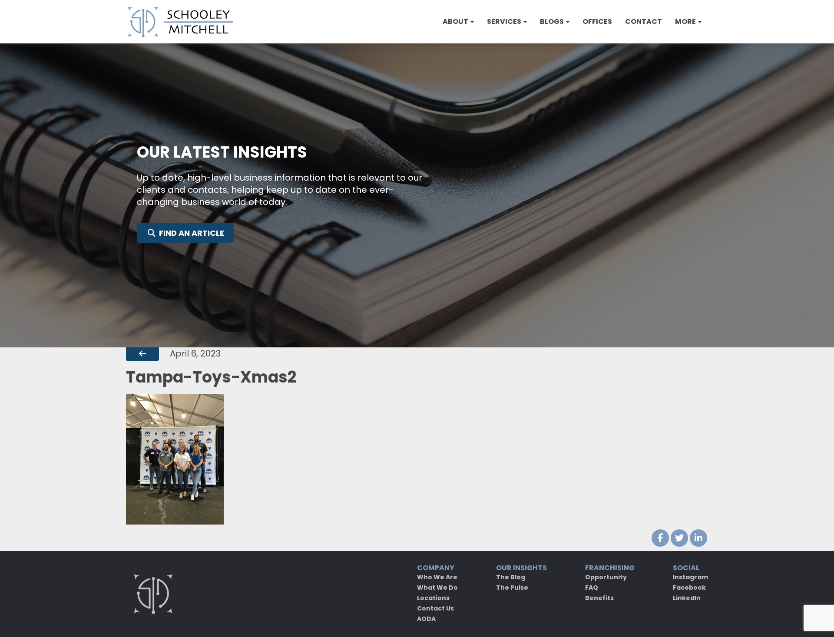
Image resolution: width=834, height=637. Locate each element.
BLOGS (552, 21)
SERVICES (505, 21)
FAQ (591, 587)
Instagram (690, 577)
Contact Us (435, 608)
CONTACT (643, 21)
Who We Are (437, 577)
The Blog (510, 577)
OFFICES (597, 21)
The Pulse (512, 587)
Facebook (689, 587)
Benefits (599, 598)
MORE (686, 21)
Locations (433, 598)
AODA (426, 618)
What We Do (437, 587)
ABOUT (456, 21)
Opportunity (606, 577)
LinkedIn (687, 598)
